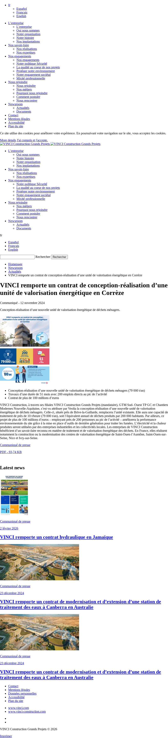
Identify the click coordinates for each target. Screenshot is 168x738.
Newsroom (15, 104)
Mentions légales (19, 119)
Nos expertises (25, 52)
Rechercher (42, 256)
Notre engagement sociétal (33, 74)
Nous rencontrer (26, 100)
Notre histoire (25, 38)
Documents (23, 111)
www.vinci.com (18, 708)
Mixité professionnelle (30, 78)
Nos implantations (28, 41)
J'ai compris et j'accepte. (32, 140)
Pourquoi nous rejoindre (32, 93)
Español (21, 8)
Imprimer (6, 736)
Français (21, 12)
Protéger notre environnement (35, 71)
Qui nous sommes (28, 30)
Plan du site (15, 126)
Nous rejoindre (17, 82)
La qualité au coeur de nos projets (38, 67)
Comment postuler (28, 97)
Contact (13, 115)
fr (9, 5)
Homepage (15, 264)
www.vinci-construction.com (27, 711)
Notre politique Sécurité (31, 63)
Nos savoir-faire (18, 45)
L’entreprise (16, 23)
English (21, 16)
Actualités (22, 108)
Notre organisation (28, 34)
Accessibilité (16, 122)
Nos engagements (19, 56)
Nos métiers (24, 89)
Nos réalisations (26, 49)
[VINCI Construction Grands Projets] (50, 144)
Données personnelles (22, 693)
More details (8, 140)
